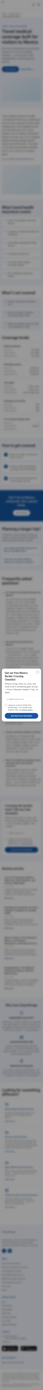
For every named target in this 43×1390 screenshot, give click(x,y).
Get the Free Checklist (21, 716)
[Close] (38, 672)
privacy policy (27, 710)
